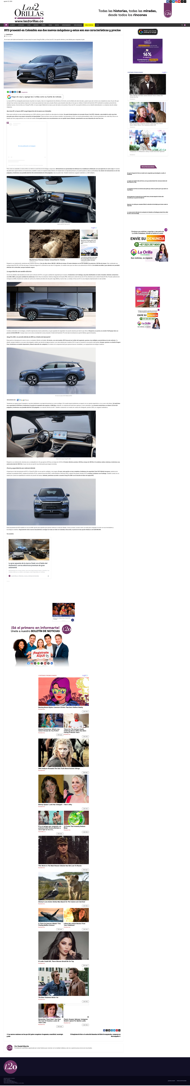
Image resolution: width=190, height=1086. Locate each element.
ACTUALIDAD (21, 25)
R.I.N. (97, 25)
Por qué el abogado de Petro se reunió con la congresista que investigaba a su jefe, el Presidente (146, 173)
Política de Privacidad (181, 1080)
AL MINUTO (12, 25)
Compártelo (24, 92)
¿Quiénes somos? (171, 1080)
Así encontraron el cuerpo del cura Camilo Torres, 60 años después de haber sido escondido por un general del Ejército (145, 197)
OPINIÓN (43, 25)
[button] (182, 25)
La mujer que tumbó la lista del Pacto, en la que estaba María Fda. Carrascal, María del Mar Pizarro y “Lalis (147, 181)
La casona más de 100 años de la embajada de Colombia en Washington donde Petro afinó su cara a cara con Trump (147, 212)
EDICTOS (57, 25)
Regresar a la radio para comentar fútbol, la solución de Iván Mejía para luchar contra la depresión (147, 205)
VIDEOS (50, 25)
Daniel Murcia (9, 34)
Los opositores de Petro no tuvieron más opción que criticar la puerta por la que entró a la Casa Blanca (147, 189)
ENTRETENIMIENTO (66, 25)
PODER (28, 25)
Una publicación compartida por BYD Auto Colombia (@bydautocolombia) (25, 165)
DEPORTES (36, 25)
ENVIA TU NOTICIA (89, 25)
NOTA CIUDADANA (78, 25)
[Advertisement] (63, 592)
